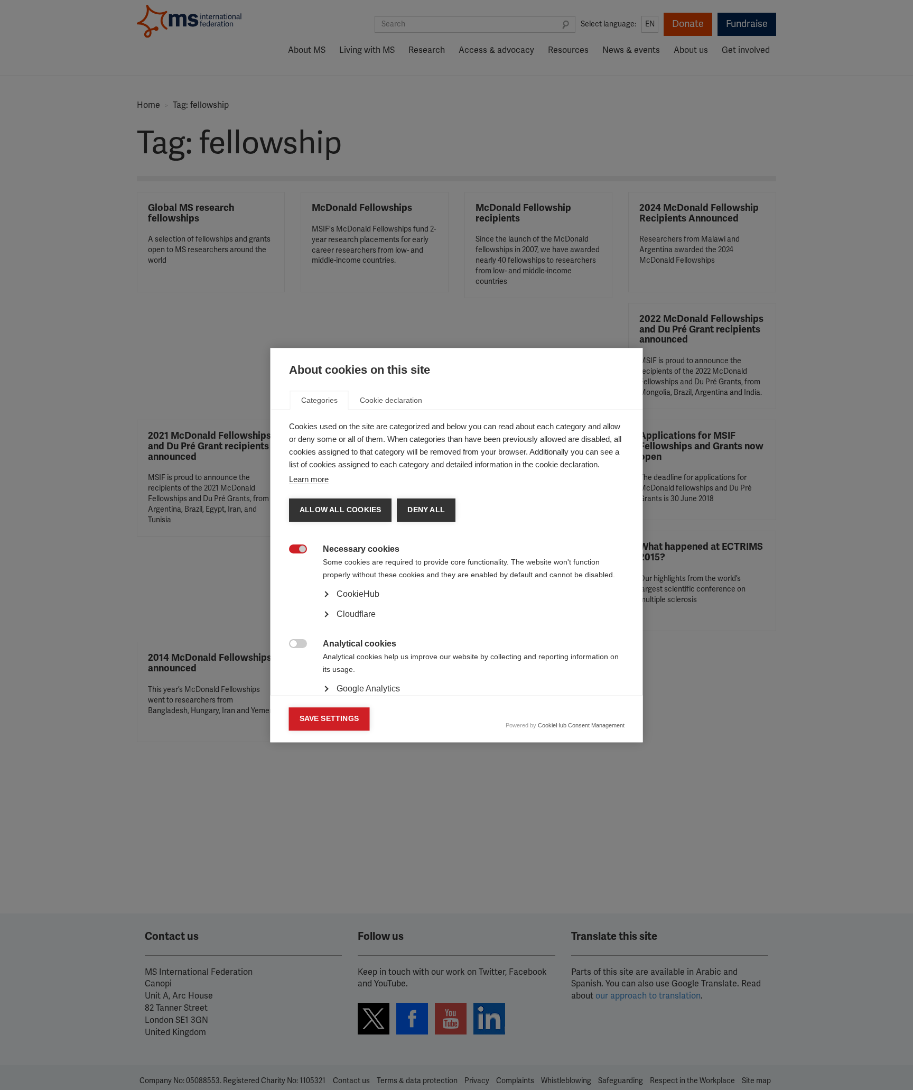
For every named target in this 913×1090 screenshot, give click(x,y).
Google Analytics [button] (368, 688)
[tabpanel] (457, 623)
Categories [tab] (319, 400)
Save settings (329, 719)
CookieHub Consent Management (581, 725)
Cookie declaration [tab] (391, 400)
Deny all (426, 510)
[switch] (292, 550)
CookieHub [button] (358, 593)
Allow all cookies (340, 510)
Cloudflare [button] (356, 613)
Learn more (309, 479)
